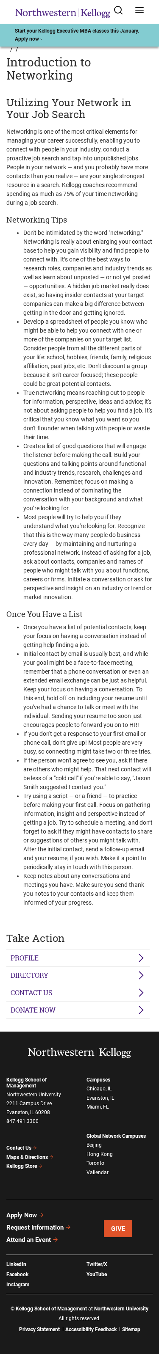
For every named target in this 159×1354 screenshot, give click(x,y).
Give (118, 1229)
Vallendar (97, 1172)
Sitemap (131, 1329)
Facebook (17, 1274)
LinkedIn (16, 1264)
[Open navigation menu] (139, 12)
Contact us (32, 992)
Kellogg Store (21, 1166)
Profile (25, 958)
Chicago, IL (99, 1089)
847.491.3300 (22, 1121)
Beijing (94, 1145)
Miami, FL (97, 1107)
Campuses (98, 1080)
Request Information (35, 1227)
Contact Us (18, 1148)
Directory (29, 975)
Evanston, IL (100, 1098)
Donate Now (33, 1010)
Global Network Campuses (116, 1136)
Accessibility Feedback (91, 1329)
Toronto (95, 1163)
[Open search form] (121, 12)
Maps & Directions (27, 1157)
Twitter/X (96, 1264)
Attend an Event (28, 1240)
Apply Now (21, 1215)
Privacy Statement (39, 1329)
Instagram (17, 1285)
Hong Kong (99, 1154)
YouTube (96, 1274)
